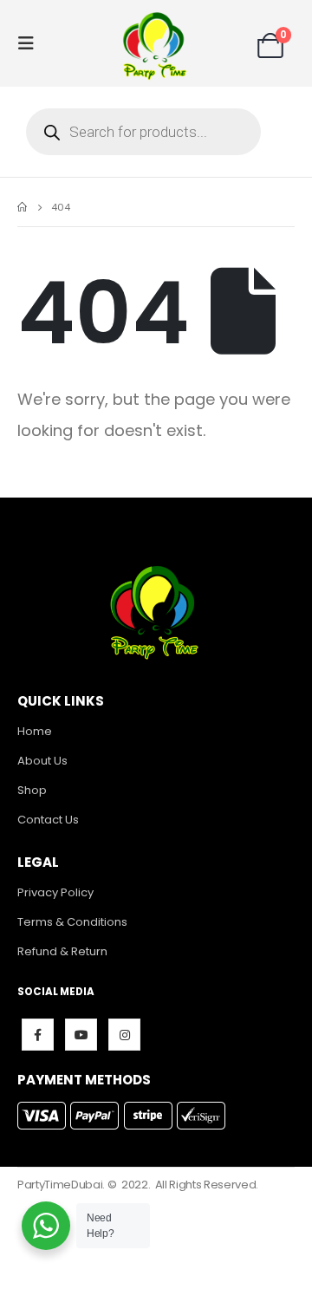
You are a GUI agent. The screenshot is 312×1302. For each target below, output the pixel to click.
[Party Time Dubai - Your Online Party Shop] (156, 43)
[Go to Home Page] (22, 207)
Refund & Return (62, 951)
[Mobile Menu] (31, 43)
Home (34, 731)
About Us (42, 760)
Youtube (81, 1035)
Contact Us (48, 819)
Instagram (124, 1035)
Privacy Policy (55, 892)
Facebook (38, 1035)
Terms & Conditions (72, 922)
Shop (32, 790)
